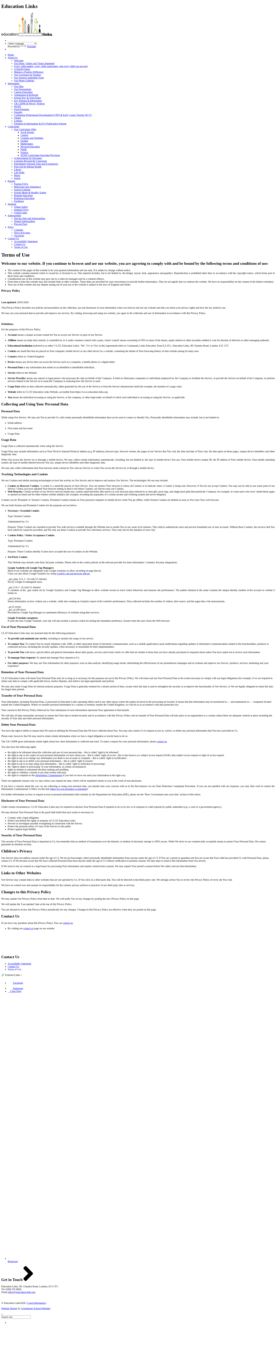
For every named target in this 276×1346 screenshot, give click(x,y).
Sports (17, 178)
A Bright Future (22, 69)
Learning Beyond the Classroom (30, 161)
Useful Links (20, 212)
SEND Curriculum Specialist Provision (40, 155)
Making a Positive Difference (29, 72)
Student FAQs (21, 209)
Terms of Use (21, 247)
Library (18, 169)
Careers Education (23, 92)
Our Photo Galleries (24, 80)
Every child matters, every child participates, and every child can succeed (51, 66)
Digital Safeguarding (24, 221)
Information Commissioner (48, 775)
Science (24, 152)
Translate (31, 46)
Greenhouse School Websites (35, 1308)
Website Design (9, 1308)
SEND (17, 106)
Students (12, 204)
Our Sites (18, 86)
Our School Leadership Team (29, 77)
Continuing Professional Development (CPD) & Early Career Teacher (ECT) (53, 115)
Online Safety (21, 207)
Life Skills (19, 172)
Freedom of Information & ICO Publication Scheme (40, 123)
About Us (13, 57)
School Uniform (22, 189)
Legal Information (36, 1303)
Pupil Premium (21, 109)
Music (17, 175)
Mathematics (26, 143)
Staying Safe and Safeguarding (29, 218)
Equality (18, 112)
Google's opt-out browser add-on (73, 573)
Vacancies (19, 235)
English (24, 141)
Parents (11, 181)
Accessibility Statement (26, 241)
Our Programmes (22, 89)
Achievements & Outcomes (28, 158)
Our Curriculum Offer (25, 129)
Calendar (18, 230)
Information (13, 83)
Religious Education (24, 198)
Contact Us (13, 238)
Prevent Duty (20, 224)
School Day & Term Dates (27, 97)
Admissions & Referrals (26, 95)
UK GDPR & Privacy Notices (29, 103)
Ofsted (17, 118)
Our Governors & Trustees (27, 75)
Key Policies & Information (28, 100)
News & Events (22, 232)
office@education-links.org (21, 1292)
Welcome (18, 60)
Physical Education (30, 146)
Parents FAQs (21, 184)
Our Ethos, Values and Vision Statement (34, 63)
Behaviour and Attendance (27, 186)
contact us (162, 741)
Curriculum (13, 126)
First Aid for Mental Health (27, 166)
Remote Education (23, 195)
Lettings (18, 120)
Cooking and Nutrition (31, 138)
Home (11, 54)
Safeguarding (14, 215)
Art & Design (27, 132)
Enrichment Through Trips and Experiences (36, 164)
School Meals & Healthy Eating (30, 192)
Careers (24, 135)
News (11, 227)
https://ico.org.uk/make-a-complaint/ (69, 789)
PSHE (23, 149)
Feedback (19, 201)
